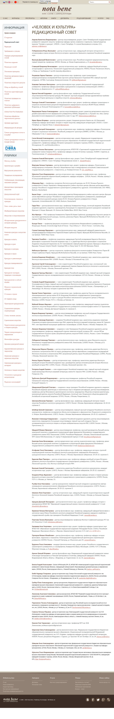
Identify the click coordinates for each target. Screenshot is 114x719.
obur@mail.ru (54, 549)
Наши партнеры (8, 687)
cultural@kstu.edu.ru (62, 89)
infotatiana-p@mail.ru (55, 522)
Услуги (100, 18)
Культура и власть (10, 239)
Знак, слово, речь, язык (12, 206)
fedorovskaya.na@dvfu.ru (87, 116)
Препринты (30, 18)
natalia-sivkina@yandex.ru (43, 618)
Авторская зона (37, 684)
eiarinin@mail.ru (89, 558)
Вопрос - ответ (80, 689)
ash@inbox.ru (87, 648)
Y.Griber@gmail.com (41, 589)
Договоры (65, 18)
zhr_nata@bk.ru (87, 170)
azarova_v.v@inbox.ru (39, 46)
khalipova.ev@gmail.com (86, 446)
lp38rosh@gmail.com (79, 80)
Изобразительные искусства (14, 211)
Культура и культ (10, 244)
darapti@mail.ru (85, 161)
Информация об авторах (13, 128)
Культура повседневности (13, 263)
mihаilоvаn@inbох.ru (55, 154)
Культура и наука (10, 254)
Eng (12, 2)
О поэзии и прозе (10, 294)
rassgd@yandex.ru (90, 515)
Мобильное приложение (83, 687)
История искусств (10, 227)
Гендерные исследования (13, 175)
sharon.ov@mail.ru (103, 636)
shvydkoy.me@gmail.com (92, 437)
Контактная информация (11, 689)
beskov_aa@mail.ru (93, 569)
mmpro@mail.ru (89, 540)
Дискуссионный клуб (11, 194)
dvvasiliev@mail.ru (96, 62)
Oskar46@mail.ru (40, 598)
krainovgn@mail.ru (53, 134)
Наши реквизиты (8, 684)
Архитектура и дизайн (12, 166)
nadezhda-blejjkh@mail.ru (87, 578)
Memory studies (10, 161)
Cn (18, 2)
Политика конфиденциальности (13, 691)
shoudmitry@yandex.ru (40, 506)
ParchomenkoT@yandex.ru (81, 607)
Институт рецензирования (58, 682)
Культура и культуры (11, 249)
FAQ (107, 18)
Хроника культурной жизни (14, 344)
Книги (53, 18)
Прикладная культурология (13, 304)
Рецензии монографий (12, 382)
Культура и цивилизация (12, 258)
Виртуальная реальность (13, 170)
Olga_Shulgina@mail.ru (43, 659)
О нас (5, 18)
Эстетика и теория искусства (14, 370)
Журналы (15, 18)
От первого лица (10, 299)
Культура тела (9, 268)
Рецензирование (84, 18)
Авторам (43, 18)
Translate (54, 3)
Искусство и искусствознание (14, 216)
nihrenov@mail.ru (76, 98)
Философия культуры (11, 339)
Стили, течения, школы (12, 315)
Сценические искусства (12, 320)
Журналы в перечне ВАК (83, 684)
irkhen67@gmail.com (62, 125)
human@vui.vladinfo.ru (72, 107)
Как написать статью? (82, 682)
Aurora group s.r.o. (104, 682)
